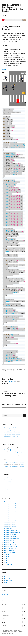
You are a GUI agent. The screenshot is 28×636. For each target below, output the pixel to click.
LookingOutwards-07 (10, 516)
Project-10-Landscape (10, 544)
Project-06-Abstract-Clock (11, 538)
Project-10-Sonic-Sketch (10, 546)
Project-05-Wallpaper (10, 536)
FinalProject (6, 370)
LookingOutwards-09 (10, 520)
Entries (7, 578)
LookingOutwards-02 (10, 506)
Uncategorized (8, 564)
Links (3, 618)
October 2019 (7, 482)
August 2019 (7, 486)
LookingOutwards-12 (10, 526)
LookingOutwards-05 (10, 512)
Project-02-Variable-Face (11, 530)
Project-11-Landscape (10, 550)
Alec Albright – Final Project (12, 428)
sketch (4, 69)
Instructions (5, 615)
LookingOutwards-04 (10, 510)
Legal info (5, 594)
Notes (4, 611)
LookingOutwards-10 (10, 522)
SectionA (6, 554)
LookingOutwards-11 (9, 524)
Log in (5, 576)
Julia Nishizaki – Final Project (12, 432)
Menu (4, 15)
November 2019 (8, 480)
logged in (12, 381)
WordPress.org (8, 582)
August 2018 (7, 488)
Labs (3, 622)
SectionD (11, 370)
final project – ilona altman (12, 434)
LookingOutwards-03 (10, 508)
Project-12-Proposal (9, 552)
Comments (8, 580)
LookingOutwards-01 (10, 504)
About (4, 601)
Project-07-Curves (9, 540)
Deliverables (5, 608)
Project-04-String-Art (10, 534)
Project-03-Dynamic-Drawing (12, 532)
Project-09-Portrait (9, 542)
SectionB (6, 556)
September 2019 (8, 484)
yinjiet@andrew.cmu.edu (10, 369)
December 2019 (8, 478)
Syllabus (4, 604)
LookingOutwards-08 (10, 518)
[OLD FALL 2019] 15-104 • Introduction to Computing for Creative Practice (13, 8)
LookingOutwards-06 (10, 514)
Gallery (4, 625)
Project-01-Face (8, 528)
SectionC (6, 558)
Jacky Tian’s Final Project (11, 436)
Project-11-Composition (10, 548)
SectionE (6, 562)
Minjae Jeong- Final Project (11, 430)
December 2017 (8, 490)
